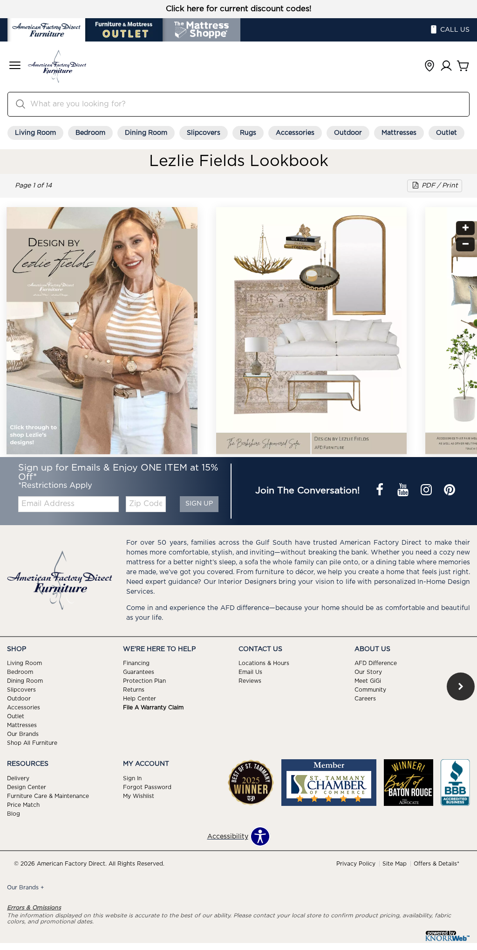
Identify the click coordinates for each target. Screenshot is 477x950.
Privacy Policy (355, 864)
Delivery (18, 778)
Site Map (394, 864)
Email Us (250, 672)
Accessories (295, 133)
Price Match (23, 805)
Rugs (248, 133)
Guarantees (138, 672)
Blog (13, 814)
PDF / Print (439, 185)
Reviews (249, 681)
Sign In (132, 778)
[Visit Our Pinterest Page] (449, 491)
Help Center (139, 698)
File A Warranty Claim (153, 707)
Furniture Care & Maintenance (48, 796)
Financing (136, 663)
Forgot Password (147, 787)
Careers (365, 698)
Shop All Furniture (32, 743)
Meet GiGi (367, 681)
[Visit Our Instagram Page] (427, 491)
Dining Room (146, 133)
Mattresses (399, 133)
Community (370, 690)
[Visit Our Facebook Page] (380, 491)
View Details (279, 306)
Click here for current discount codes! (239, 9)
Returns (133, 690)
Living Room (35, 133)
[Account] (446, 66)
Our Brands (23, 734)
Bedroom (90, 133)
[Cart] (463, 66)
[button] (14, 66)
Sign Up (199, 503)
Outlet (446, 133)
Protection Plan (144, 681)
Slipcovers (203, 133)
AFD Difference (375, 663)
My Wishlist (138, 796)
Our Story (368, 672)
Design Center (26, 787)
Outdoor (348, 133)
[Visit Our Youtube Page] (403, 491)
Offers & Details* (436, 864)
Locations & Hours (263, 663)
